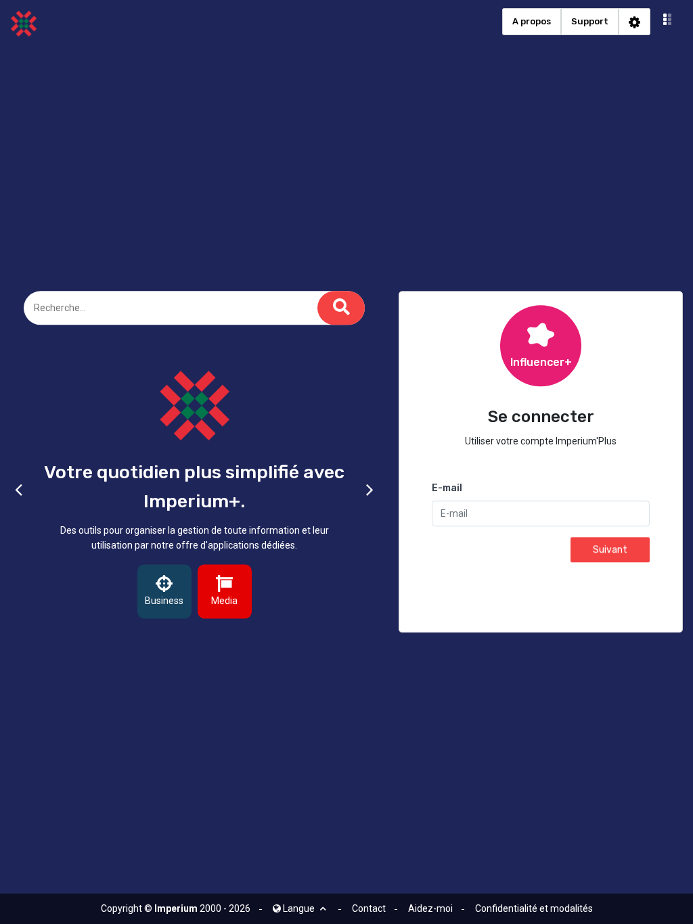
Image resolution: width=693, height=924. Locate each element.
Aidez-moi (430, 908)
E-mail (447, 488)
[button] (667, 21)
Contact (369, 908)
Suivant (610, 550)
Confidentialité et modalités (534, 908)
